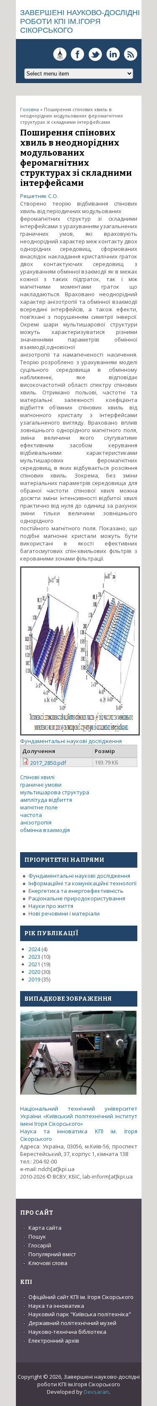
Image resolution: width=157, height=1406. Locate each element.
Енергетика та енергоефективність (76, 891)
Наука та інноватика (56, 1305)
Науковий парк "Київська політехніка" (79, 1314)
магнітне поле (39, 807)
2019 (34, 979)
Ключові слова (47, 1263)
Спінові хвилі (37, 777)
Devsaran (96, 1392)
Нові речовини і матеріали (64, 913)
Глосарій (39, 1245)
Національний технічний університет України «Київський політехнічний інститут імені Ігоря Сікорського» (78, 1116)
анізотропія (35, 822)
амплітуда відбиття (46, 799)
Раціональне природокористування (76, 898)
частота (31, 815)
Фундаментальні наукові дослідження (71, 741)
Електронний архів (53, 1340)
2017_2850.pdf (48, 763)
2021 (34, 964)
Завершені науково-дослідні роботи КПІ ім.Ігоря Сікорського (80, 21)
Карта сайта (45, 1227)
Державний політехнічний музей (72, 1323)
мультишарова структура (54, 792)
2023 (34, 956)
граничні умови (41, 784)
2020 (34, 972)
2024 (34, 949)
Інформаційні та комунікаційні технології (82, 883)
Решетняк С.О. (39, 196)
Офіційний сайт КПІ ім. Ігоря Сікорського (81, 1297)
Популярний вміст (52, 1254)
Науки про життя (50, 906)
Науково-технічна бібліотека (67, 1332)
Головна (29, 109)
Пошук (37, 1236)
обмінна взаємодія (45, 830)
